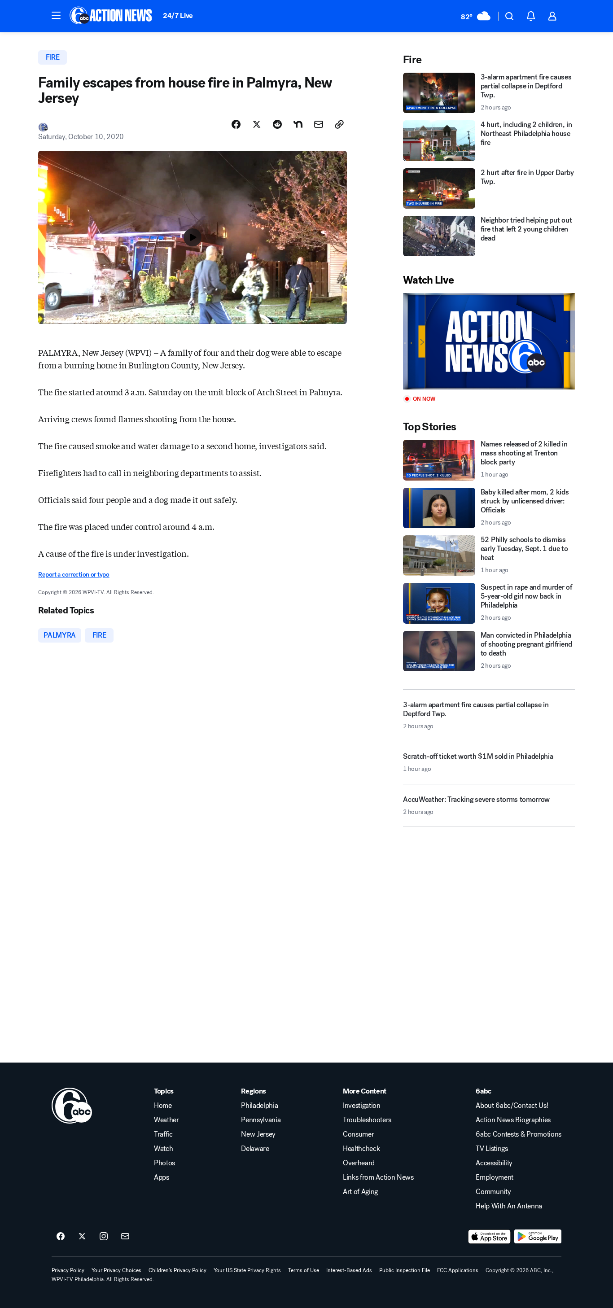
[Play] (488, 341)
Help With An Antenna (509, 1206)
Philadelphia (259, 1105)
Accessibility (494, 1163)
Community (493, 1191)
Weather (166, 1120)
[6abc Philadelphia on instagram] (104, 1237)
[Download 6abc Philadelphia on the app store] (489, 1236)
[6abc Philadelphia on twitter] (82, 1237)
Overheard (359, 1163)
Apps (161, 1177)
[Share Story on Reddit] (277, 124)
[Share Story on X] (256, 124)
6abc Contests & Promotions (518, 1134)
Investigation (362, 1105)
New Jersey (258, 1134)
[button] (56, 15)
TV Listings (492, 1148)
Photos (164, 1163)
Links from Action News (378, 1177)
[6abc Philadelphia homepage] (111, 16)
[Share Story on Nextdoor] (298, 124)
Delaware (255, 1148)
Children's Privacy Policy (177, 1270)
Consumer (358, 1134)
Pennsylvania (260, 1120)
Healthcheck (361, 1148)
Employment (494, 1177)
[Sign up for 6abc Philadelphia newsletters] (125, 1237)
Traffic (163, 1134)
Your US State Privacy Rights (247, 1270)
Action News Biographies (513, 1120)
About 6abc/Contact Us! (512, 1105)
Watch (163, 1148)
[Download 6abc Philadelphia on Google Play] (537, 1236)
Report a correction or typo (73, 574)
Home (163, 1105)
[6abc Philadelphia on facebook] (61, 1237)
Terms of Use (303, 1270)
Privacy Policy (68, 1270)
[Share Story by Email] (318, 124)
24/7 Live (178, 15)
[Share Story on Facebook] (236, 124)
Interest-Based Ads (349, 1270)
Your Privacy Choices (116, 1270)
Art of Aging (360, 1191)
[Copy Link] (339, 124)
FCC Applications (457, 1270)
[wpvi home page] (72, 1106)
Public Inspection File (404, 1270)
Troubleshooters (367, 1120)
